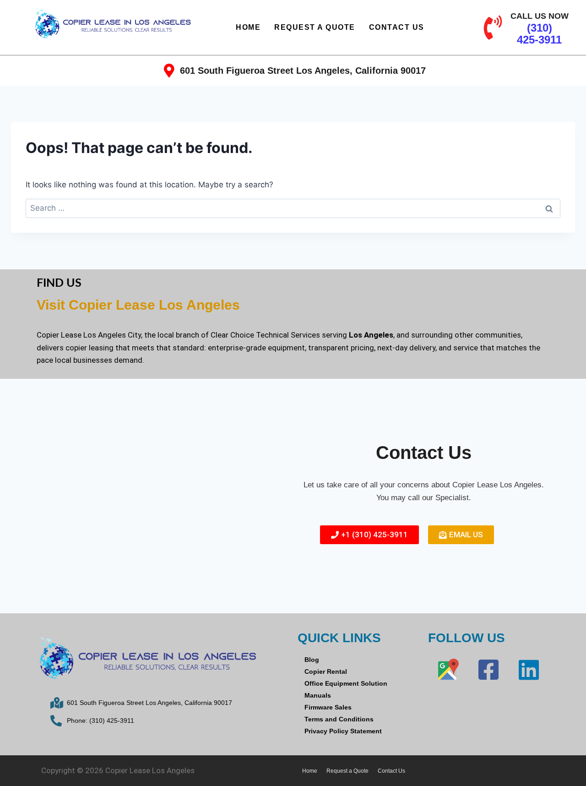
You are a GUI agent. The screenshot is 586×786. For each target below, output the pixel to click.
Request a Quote (314, 27)
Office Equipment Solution (345, 683)
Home (248, 27)
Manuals (317, 695)
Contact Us (396, 27)
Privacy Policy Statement (343, 731)
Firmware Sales (328, 707)
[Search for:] (293, 208)
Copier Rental (325, 671)
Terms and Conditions (339, 719)
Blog (311, 659)
